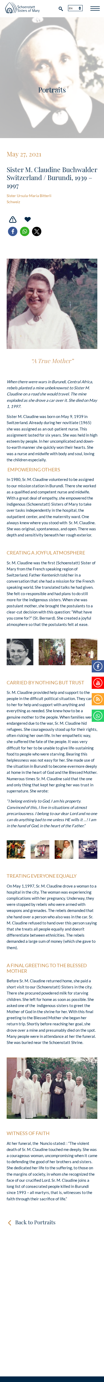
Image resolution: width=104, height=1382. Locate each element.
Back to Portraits (35, 1222)
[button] (12, 231)
